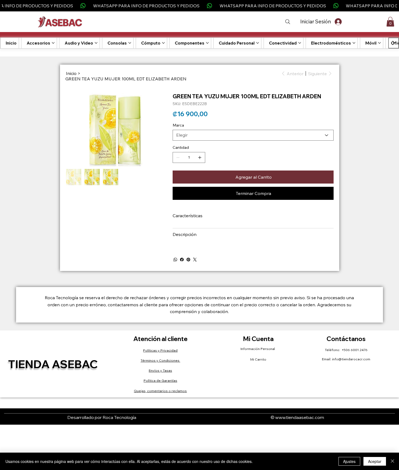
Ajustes (349, 461)
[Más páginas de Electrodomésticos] (354, 43)
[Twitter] (195, 259)
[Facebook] (182, 259)
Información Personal (258, 349)
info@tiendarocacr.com (351, 359)
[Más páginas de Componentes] (207, 43)
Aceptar (374, 461)
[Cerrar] (392, 461)
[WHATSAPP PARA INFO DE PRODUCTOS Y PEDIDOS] (199, 6)
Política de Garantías (160, 380)
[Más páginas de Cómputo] (163, 43)
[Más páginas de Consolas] (129, 43)
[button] (390, 22)
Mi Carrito (258, 359)
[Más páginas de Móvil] (379, 43)
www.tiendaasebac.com (299, 417)
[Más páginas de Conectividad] (299, 43)
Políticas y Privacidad (160, 350)
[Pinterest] (188, 259)
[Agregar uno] (199, 157)
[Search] (287, 21)
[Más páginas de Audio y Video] (96, 43)
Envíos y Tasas (160, 370)
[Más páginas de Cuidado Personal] (257, 43)
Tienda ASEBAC (53, 364)
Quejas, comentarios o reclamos (160, 391)
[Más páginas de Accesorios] (53, 43)
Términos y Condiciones (160, 360)
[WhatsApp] (175, 259)
